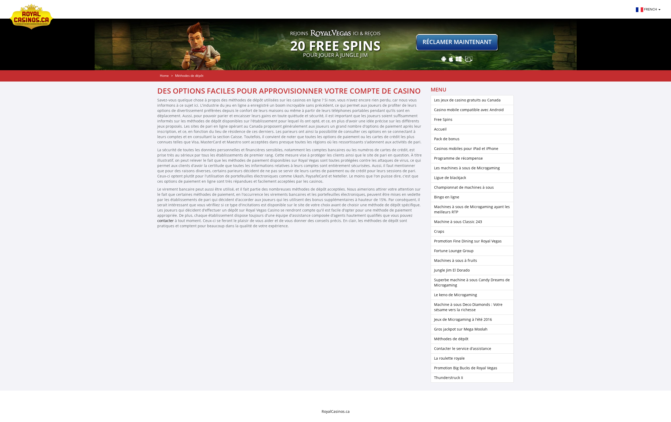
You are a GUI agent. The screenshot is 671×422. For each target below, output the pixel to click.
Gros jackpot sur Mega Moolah (461, 329)
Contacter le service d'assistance (462, 348)
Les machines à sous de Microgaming (467, 167)
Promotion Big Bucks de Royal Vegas (465, 367)
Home (164, 75)
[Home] (33, 9)
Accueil (440, 129)
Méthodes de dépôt (451, 338)
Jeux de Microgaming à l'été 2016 (463, 319)
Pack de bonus (446, 138)
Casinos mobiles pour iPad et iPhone (466, 148)
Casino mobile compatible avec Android (469, 109)
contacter (165, 220)
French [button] (650, 9)
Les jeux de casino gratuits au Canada (467, 100)
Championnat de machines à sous (464, 187)
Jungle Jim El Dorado (452, 270)
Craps (439, 231)
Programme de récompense (458, 158)
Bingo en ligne (446, 196)
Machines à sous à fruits (455, 260)
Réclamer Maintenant (457, 42)
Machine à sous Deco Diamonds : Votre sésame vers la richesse (468, 307)
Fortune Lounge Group (454, 250)
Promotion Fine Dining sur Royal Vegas (468, 241)
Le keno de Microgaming (455, 294)
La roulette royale (449, 358)
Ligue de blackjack (450, 177)
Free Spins (443, 119)
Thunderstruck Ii (448, 377)
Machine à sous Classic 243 (458, 221)
